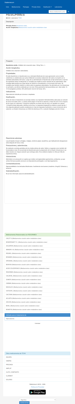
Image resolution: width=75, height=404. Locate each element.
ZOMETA (23, 279)
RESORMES (24, 272)
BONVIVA (23, 264)
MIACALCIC (24, 287)
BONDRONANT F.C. (26, 242)
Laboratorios (58, 7)
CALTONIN (24, 294)
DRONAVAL (24, 261)
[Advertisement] (37, 44)
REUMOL (23, 253)
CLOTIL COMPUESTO (12, 372)
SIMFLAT (8, 368)
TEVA (19, 18)
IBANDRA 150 (25, 249)
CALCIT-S (23, 238)
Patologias (26, 7)
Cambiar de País (24, 402)
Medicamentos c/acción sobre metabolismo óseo (33, 27)
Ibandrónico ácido (21, 25)
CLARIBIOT (9, 376)
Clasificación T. (47, 7)
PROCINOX (9, 364)
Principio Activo (36, 7)
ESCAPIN (9, 357)
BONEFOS (24, 309)
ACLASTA (23, 298)
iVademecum (9, 2)
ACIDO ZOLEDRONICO (27, 268)
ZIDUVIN (23, 302)
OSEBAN (23, 283)
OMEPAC (8, 361)
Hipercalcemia (10, 319)
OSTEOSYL (24, 291)
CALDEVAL (24, 276)
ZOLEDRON (24, 246)
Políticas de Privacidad (37, 387)
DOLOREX (9, 379)
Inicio (7, 7)
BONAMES (24, 257)
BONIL (22, 306)
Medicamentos (16, 7)
